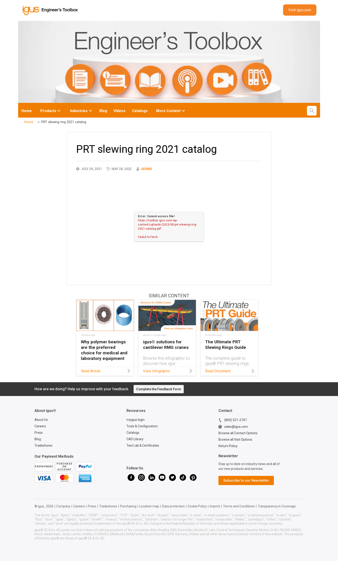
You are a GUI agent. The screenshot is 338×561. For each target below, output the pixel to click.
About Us (41, 420)
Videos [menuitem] (120, 111)
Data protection (173, 506)
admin (146, 169)
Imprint (215, 506)
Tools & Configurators (142, 426)
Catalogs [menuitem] (140, 111)
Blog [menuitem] (103, 111)
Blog (37, 439)
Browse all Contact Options (238, 433)
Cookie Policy (197, 506)
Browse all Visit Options (235, 439)
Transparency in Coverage (277, 506)
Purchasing (128, 506)
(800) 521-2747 (235, 420)
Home (26, 111)
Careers (40, 426)
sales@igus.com (236, 426)
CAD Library (134, 439)
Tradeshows (43, 445)
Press (38, 432)
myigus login (135, 420)
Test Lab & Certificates (142, 445)
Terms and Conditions (239, 506)
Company (63, 506)
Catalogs (132, 432)
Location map (149, 506)
